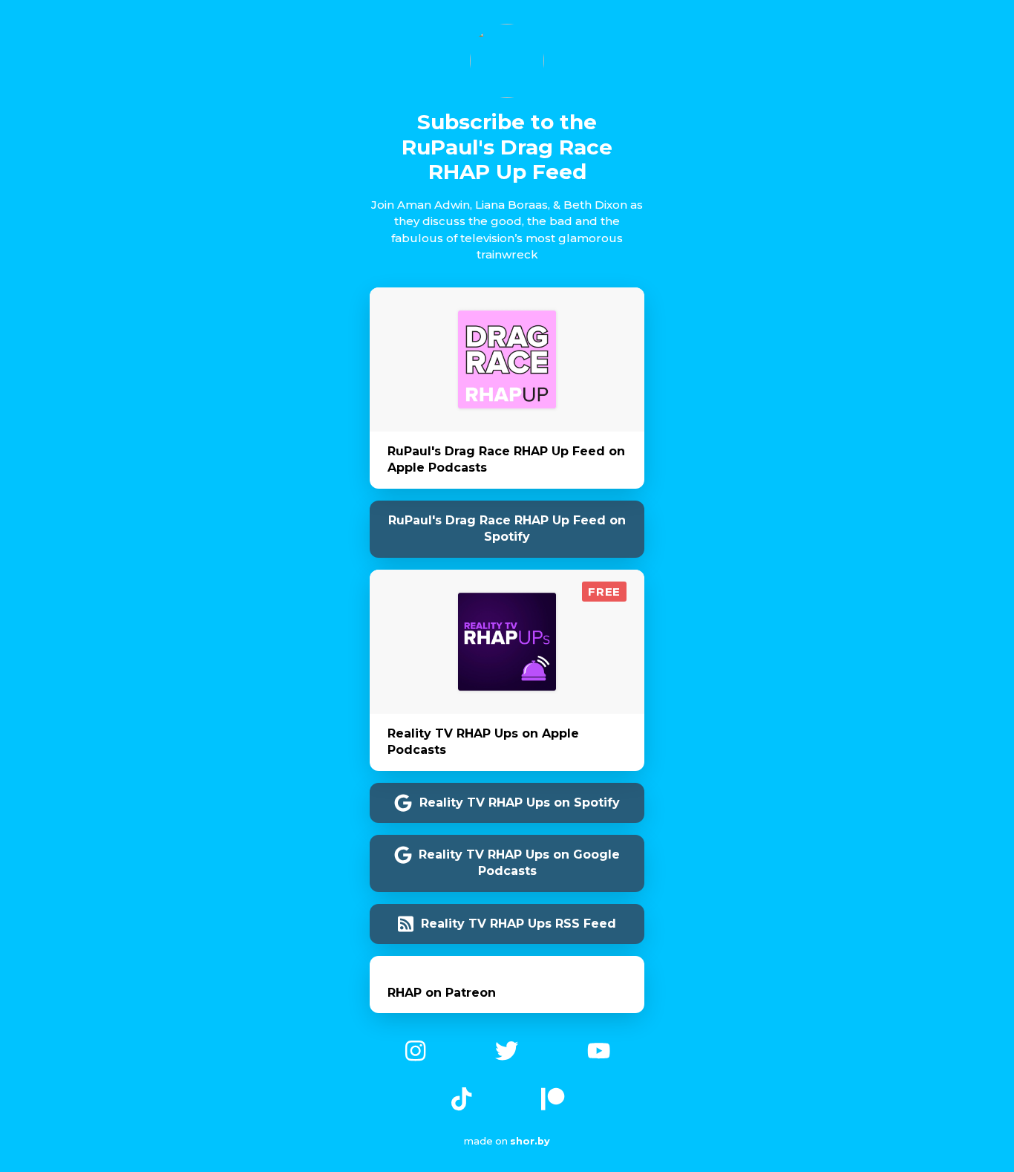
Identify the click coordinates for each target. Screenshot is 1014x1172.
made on (499, 1141)
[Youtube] (598, 1048)
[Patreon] (552, 1097)
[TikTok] (461, 1097)
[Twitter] (506, 1048)
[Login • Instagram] (415, 1048)
